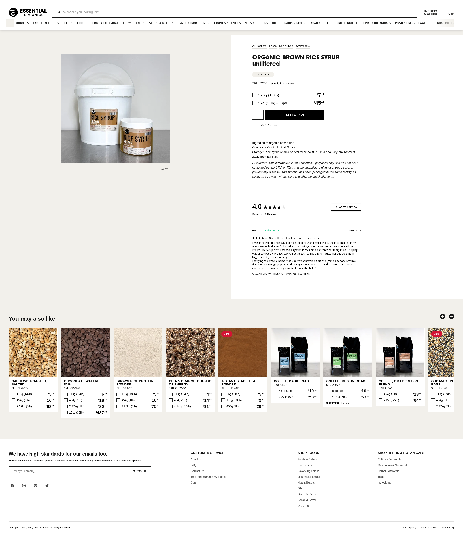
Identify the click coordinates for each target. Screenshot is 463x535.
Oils (275, 23)
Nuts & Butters (256, 23)
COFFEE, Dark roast (292, 381)
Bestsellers (63, 23)
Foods (82, 23)
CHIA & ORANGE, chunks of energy (190, 382)
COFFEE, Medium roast (346, 381)
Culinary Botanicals (375, 23)
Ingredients (384, 482)
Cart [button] (193, 482)
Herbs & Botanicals (105, 23)
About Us (22, 23)
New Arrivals (286, 45)
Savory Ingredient (308, 471)
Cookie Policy (447, 527)
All (47, 23)
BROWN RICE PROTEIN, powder (135, 382)
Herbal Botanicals (388, 471)
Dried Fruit (345, 23)
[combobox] (234, 12)
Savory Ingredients (194, 23)
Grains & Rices (294, 23)
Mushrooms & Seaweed (412, 23)
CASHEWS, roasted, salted (29, 382)
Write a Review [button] (348, 207)
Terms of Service (428, 527)
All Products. (259, 45)
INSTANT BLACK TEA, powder (238, 382)
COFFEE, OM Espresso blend (398, 382)
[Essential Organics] (28, 12)
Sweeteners (136, 23)
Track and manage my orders (208, 476)
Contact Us (197, 471)
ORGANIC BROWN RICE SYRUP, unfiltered (274, 273)
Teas (380, 476)
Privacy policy (409, 527)
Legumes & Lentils (227, 23)
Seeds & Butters (162, 23)
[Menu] (10, 23)
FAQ (35, 23)
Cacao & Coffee (321, 23)
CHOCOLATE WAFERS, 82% (82, 382)
